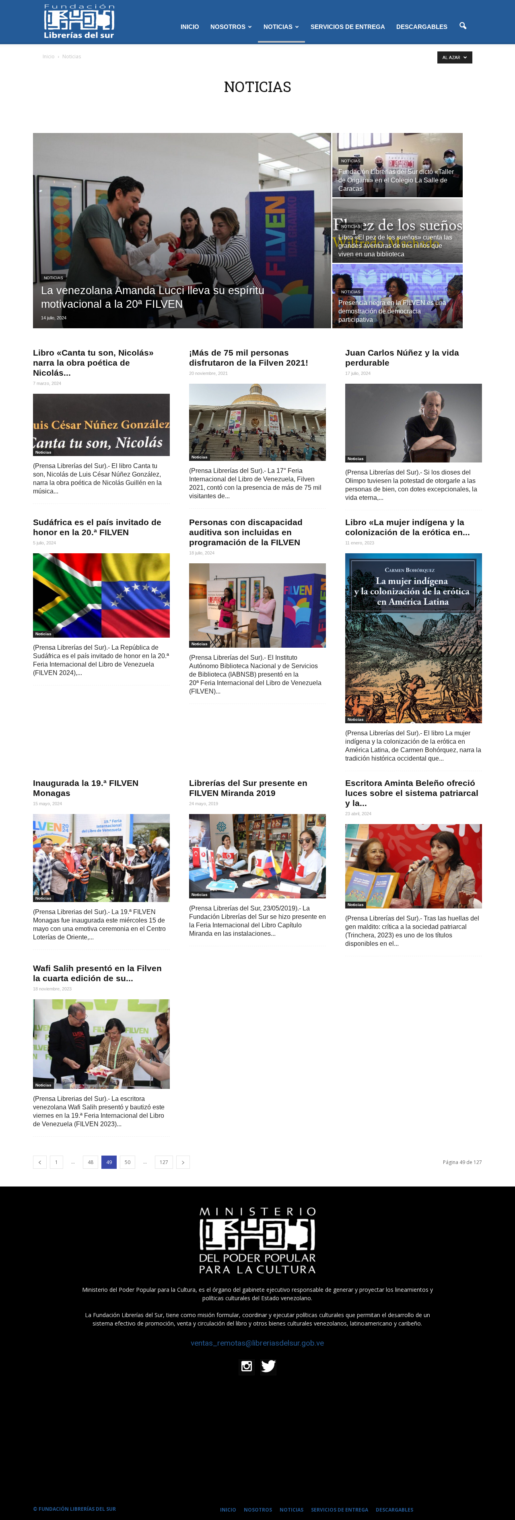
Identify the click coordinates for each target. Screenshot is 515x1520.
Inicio (49, 56)
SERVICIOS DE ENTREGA (348, 26)
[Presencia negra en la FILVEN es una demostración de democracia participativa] (397, 312)
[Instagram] (247, 1367)
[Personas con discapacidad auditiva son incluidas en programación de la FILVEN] (257, 605)
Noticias (53, 278)
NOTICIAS (278, 26)
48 (90, 1162)
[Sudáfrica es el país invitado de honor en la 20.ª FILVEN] (101, 595)
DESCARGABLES (421, 26)
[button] (462, 26)
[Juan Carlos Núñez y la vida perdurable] (413, 423)
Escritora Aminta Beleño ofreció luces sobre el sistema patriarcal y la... (411, 793)
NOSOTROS (227, 26)
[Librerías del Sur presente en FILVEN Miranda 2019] (257, 856)
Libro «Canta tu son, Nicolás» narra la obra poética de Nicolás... (93, 362)
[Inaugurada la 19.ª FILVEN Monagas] (101, 858)
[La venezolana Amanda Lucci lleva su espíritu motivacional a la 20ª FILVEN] (182, 230)
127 (164, 1162)
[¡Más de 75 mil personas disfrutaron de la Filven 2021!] (257, 422)
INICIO (190, 26)
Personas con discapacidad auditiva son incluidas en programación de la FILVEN (246, 532)
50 (127, 1162)
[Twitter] (268, 1367)
